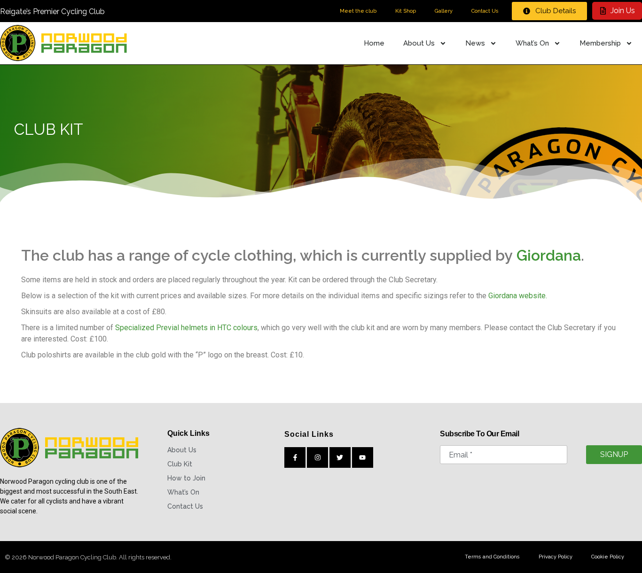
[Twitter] (340, 457)
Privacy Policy (555, 557)
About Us (419, 43)
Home (374, 43)
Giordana (549, 255)
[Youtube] (362, 457)
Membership (600, 43)
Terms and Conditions (492, 557)
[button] (549, 11)
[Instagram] (317, 457)
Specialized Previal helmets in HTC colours (186, 327)
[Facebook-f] (294, 457)
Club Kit (179, 464)
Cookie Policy (607, 557)
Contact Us (485, 11)
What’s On (532, 43)
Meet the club (358, 11)
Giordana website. (517, 295)
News (475, 43)
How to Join (186, 478)
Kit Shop (405, 11)
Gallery (444, 11)
